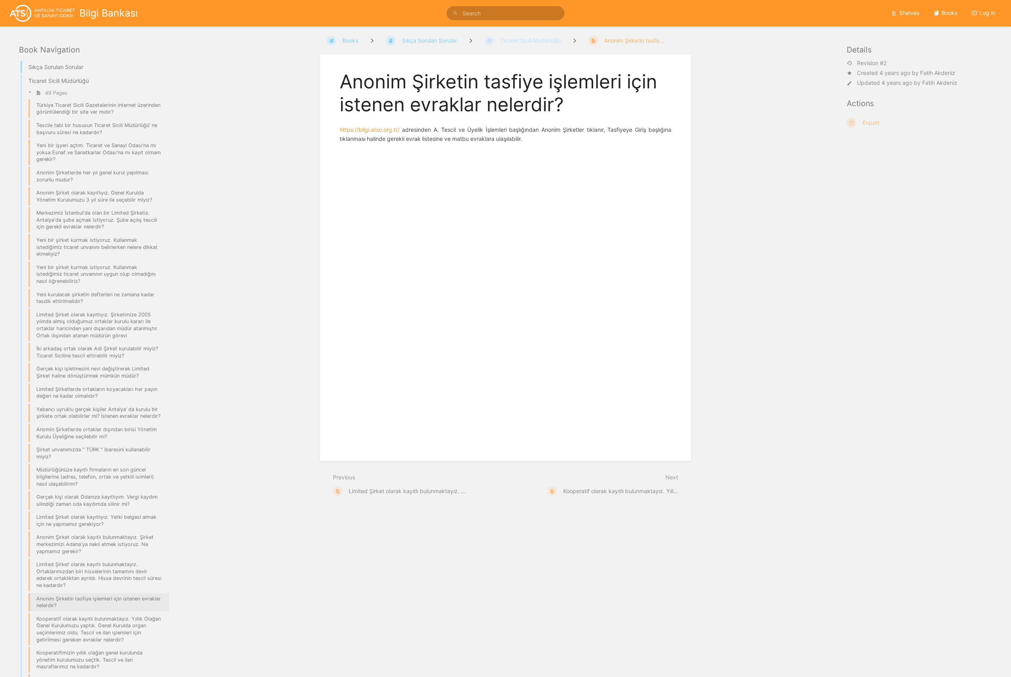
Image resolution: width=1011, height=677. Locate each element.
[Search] (456, 13)
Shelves (909, 12)
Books (949, 12)
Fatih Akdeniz (937, 72)
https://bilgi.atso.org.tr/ (370, 129)
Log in (987, 12)
